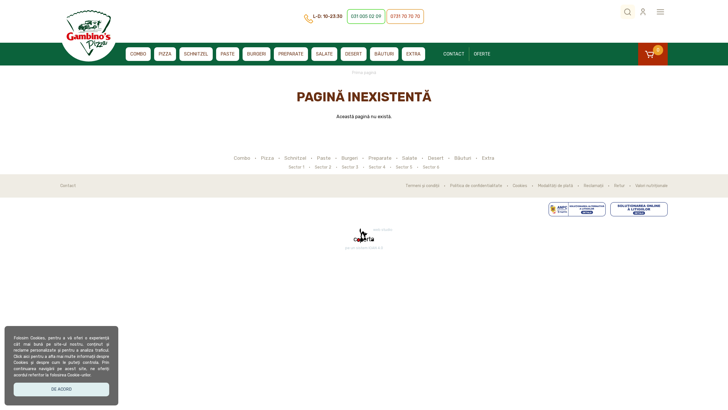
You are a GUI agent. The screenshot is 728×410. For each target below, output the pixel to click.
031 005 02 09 (366, 16)
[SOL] (639, 209)
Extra (413, 54)
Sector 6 (431, 167)
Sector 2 (323, 167)
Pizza (165, 54)
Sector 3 (350, 167)
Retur (619, 186)
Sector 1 (296, 167)
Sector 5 (404, 167)
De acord (61, 389)
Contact (453, 54)
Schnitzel (196, 54)
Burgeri (256, 54)
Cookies (520, 186)
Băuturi (384, 54)
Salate (324, 54)
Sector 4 (377, 167)
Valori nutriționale (651, 186)
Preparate (290, 54)
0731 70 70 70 (405, 16)
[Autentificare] (643, 12)
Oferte (482, 54)
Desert (353, 54)
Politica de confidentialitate (476, 186)
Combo (138, 54)
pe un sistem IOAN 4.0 (364, 248)
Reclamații (593, 186)
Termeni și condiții (422, 186)
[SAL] (577, 209)
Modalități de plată (555, 186)
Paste (228, 54)
